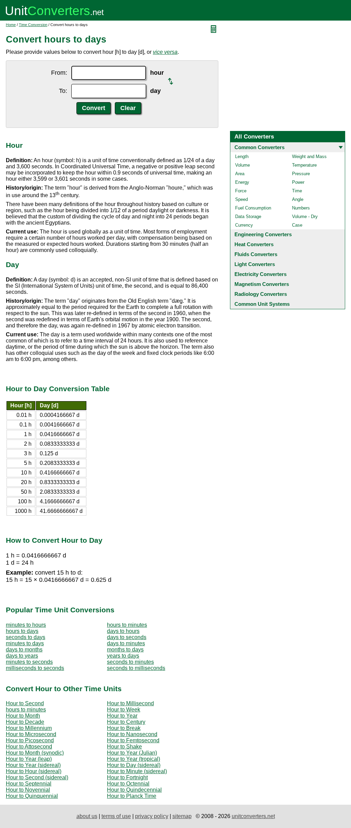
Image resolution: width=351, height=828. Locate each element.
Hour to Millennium (29, 728)
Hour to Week (123, 709)
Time (297, 190)
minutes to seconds (29, 662)
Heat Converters (254, 244)
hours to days (22, 631)
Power (298, 182)
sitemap (182, 816)
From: (59, 72)
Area (239, 173)
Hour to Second (25, 703)
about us (86, 816)
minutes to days (25, 643)
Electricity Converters (260, 274)
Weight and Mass (309, 156)
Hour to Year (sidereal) (33, 765)
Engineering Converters (263, 234)
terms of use (116, 816)
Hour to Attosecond (29, 746)
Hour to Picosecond (30, 740)
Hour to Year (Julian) (132, 753)
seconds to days (25, 637)
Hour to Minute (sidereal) (137, 771)
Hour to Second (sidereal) (37, 777)
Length (242, 156)
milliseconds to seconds (35, 668)
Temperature (304, 165)
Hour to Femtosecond (133, 740)
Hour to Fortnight (127, 777)
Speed (241, 199)
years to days (123, 656)
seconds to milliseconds (136, 668)
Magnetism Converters (261, 284)
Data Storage (248, 216)
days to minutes (126, 643)
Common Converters (259, 147)
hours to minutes (127, 625)
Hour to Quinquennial (32, 796)
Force (240, 190)
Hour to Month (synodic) (35, 753)
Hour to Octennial (128, 784)
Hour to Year (122, 716)
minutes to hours (26, 625)
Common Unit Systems (262, 304)
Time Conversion (33, 25)
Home (11, 25)
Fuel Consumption (253, 208)
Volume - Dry (305, 216)
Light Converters (254, 264)
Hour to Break (124, 728)
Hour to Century (126, 722)
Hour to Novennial (28, 790)
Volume (242, 165)
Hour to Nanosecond (132, 734)
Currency (244, 225)
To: (63, 90)
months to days (125, 649)
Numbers (301, 208)
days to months (24, 649)
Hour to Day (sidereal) (133, 765)
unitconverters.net (253, 816)
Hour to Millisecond (130, 703)
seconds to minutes (130, 662)
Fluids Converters (255, 254)
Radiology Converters (260, 294)
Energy (242, 182)
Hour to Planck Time (131, 796)
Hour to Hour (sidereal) (33, 771)
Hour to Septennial (28, 784)
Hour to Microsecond (31, 734)
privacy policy (151, 816)
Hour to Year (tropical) (133, 759)
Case (297, 225)
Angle (297, 199)
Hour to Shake (124, 746)
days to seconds (126, 637)
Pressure (301, 173)
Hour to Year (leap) (29, 759)
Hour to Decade (25, 722)
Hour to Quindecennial (134, 790)
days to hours (123, 631)
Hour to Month (23, 716)
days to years (22, 656)
